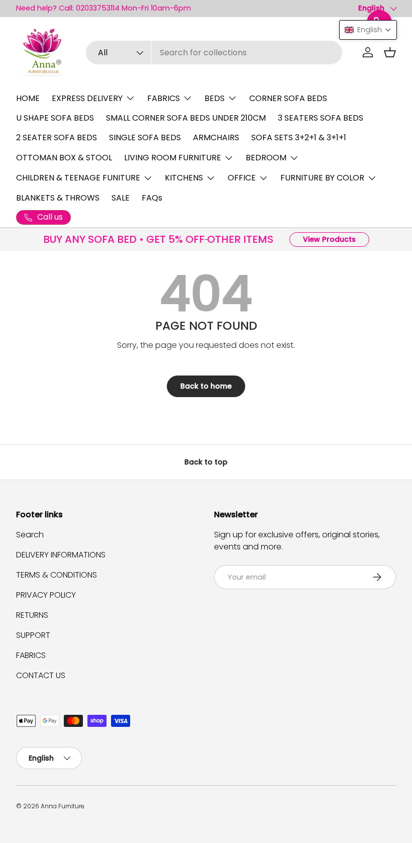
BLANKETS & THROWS (57, 198)
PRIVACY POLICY (46, 595)
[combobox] (214, 52)
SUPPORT (33, 635)
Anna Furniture (62, 806)
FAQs (152, 198)
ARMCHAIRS (216, 137)
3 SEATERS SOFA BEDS (320, 118)
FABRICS (31, 655)
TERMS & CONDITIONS (56, 575)
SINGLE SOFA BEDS (145, 137)
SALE (121, 198)
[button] (390, 52)
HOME (28, 98)
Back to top (206, 462)
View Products (329, 239)
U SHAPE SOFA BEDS (55, 118)
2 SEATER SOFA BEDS (56, 137)
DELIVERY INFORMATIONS (61, 554)
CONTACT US (40, 675)
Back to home (206, 386)
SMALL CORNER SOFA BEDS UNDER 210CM (186, 118)
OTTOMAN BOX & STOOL (64, 157)
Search (30, 534)
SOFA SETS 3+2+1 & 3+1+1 (298, 137)
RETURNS (32, 615)
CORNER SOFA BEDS (288, 98)
